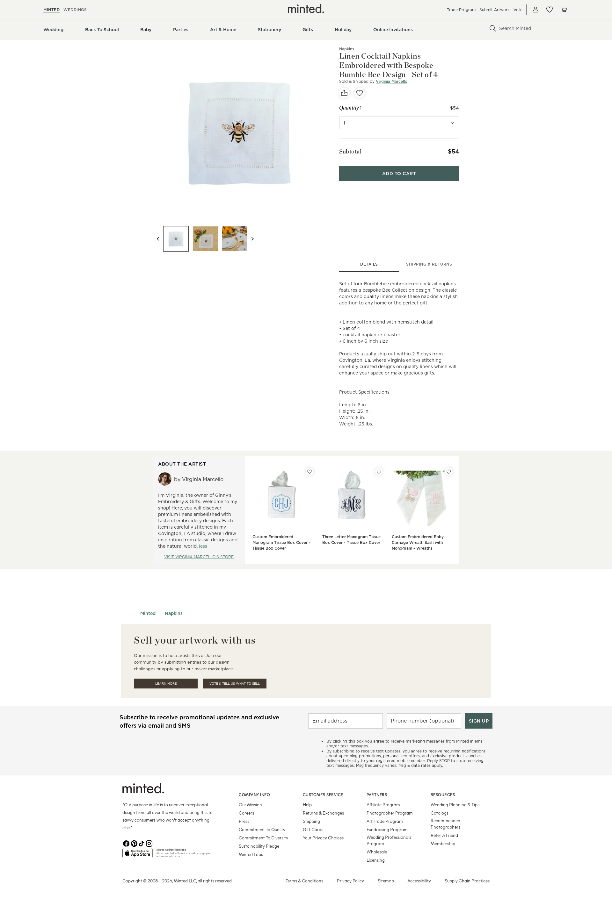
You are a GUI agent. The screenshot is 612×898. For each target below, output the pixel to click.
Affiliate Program (383, 805)
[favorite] (359, 93)
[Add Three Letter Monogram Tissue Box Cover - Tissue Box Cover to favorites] (379, 471)
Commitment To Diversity (263, 838)
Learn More (166, 683)
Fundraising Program (387, 829)
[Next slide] (252, 239)
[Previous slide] (158, 239)
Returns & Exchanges (323, 813)
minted (51, 9)
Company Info (254, 794)
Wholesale (377, 852)
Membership (443, 843)
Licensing (376, 860)
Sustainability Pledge (259, 846)
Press (244, 821)
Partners (377, 794)
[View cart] (563, 9)
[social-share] (344, 93)
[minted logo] (306, 8)
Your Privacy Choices (323, 838)
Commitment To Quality (262, 829)
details (369, 264)
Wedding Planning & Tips (455, 805)
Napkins (174, 613)
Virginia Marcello (391, 81)
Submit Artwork (494, 9)
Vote (518, 9)
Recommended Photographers (445, 823)
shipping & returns (429, 264)
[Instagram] (149, 843)
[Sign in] (535, 9)
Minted (148, 613)
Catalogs (439, 813)
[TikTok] (141, 843)
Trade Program (461, 9)
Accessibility (419, 881)
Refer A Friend (444, 835)
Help (307, 805)
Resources (443, 794)
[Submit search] (493, 28)
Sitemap (386, 881)
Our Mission (250, 805)
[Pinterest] (134, 843)
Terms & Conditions (304, 881)
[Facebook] (126, 843)
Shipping (311, 821)
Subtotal (350, 151)
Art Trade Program (385, 821)
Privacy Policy (350, 881)
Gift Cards (313, 829)
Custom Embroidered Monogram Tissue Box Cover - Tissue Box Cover (281, 542)
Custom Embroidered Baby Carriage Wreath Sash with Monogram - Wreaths (418, 542)
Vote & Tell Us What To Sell (234, 683)
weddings (75, 9)
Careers (246, 813)
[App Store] (137, 855)
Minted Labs (251, 854)
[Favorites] (549, 9)
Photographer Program (390, 813)
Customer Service (323, 794)
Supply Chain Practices (467, 881)
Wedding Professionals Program (389, 840)
